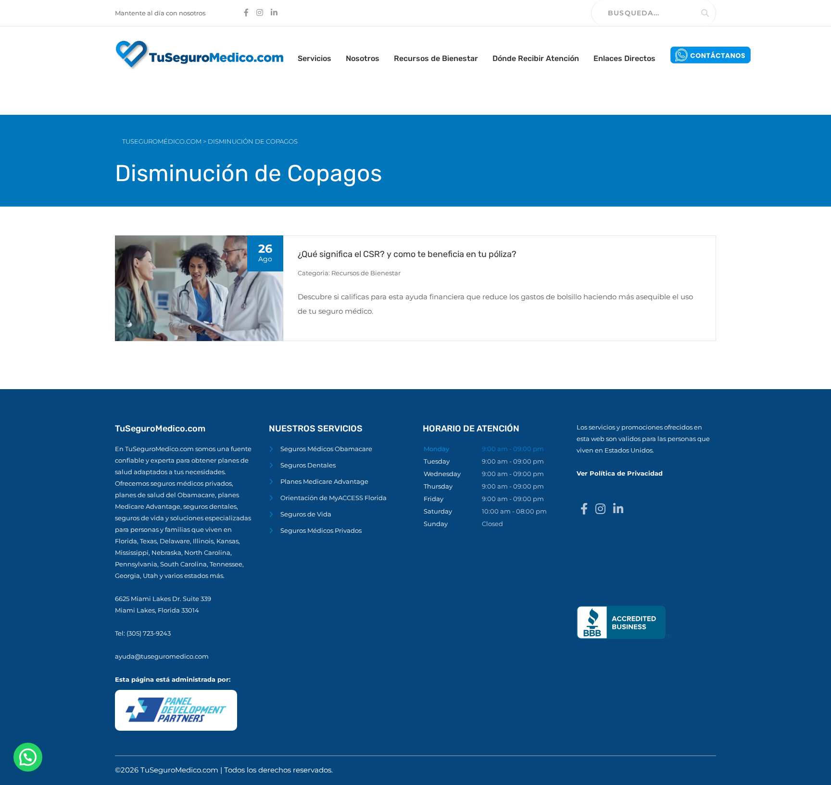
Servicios (314, 58)
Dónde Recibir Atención (535, 58)
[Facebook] (584, 509)
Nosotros (362, 58)
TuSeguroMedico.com (180, 769)
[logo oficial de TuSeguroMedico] (199, 54)
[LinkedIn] (618, 509)
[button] (27, 757)
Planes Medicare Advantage (324, 481)
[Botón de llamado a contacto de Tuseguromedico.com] (711, 54)
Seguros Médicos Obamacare (326, 449)
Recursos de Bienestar (436, 58)
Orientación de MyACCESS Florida (333, 498)
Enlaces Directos (624, 58)
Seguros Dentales (308, 465)
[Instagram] (600, 509)
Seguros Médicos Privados (321, 530)
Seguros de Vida (305, 514)
